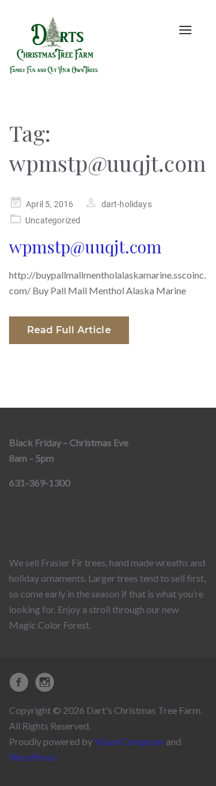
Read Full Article (69, 330)
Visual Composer (129, 741)
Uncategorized (52, 220)
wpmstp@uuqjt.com (85, 246)
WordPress (32, 757)
